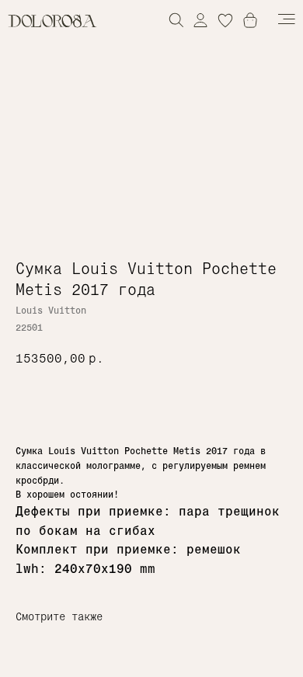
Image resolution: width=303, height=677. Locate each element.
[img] (200, 19)
